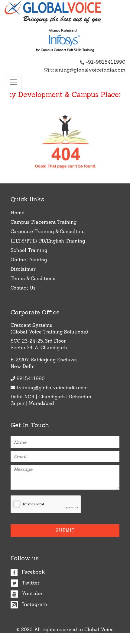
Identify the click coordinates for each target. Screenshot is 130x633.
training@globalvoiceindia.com (87, 70)
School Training (29, 250)
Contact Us (23, 288)
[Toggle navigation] (13, 82)
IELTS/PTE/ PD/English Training (48, 241)
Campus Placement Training (43, 222)
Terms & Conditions (33, 278)
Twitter (30, 583)
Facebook (32, 572)
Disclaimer (23, 269)
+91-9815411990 (104, 62)
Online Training (29, 260)
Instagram (34, 604)
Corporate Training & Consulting (48, 231)
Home (17, 213)
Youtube (31, 593)
